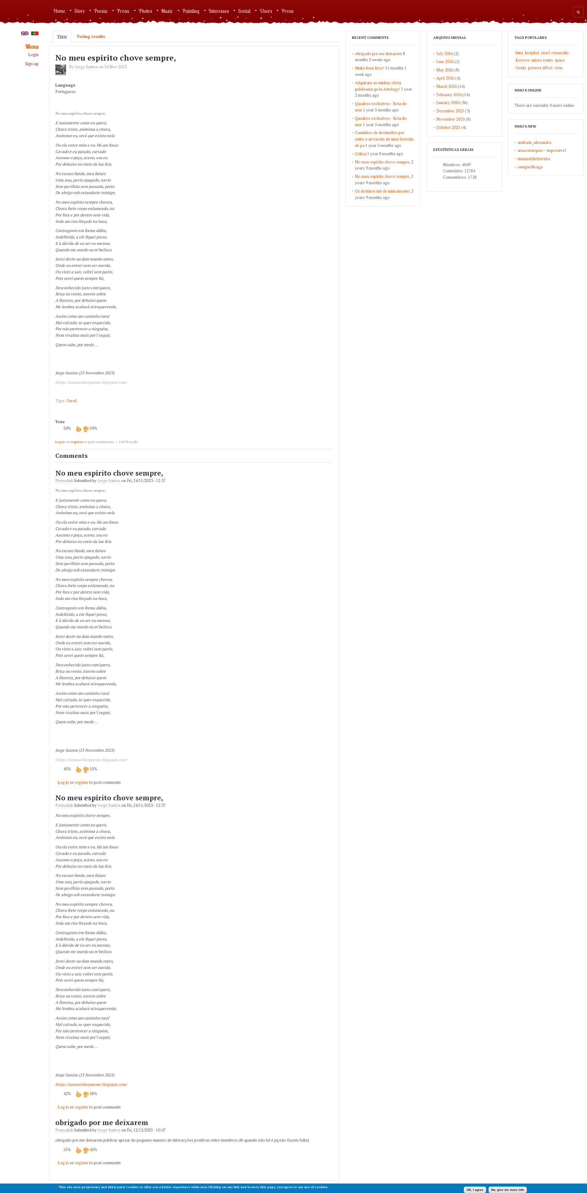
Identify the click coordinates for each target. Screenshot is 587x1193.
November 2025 (450, 119)
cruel (545, 52)
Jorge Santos (86, 66)
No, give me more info (507, 1189)
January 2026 (448, 102)
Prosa (123, 10)
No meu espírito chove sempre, (115, 57)
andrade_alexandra (534, 142)
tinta (519, 52)
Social (244, 10)
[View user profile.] (62, 74)
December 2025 (450, 111)
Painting (190, 10)
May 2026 (444, 70)
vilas (558, 67)
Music (167, 10)
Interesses (219, 10)
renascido (560, 52)
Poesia (101, 10)
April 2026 (445, 78)
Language (65, 85)
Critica (360, 153)
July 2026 (444, 53)
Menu (32, 46)
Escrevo (522, 60)
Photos (145, 10)
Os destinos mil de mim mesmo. (382, 191)
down (86, 428)
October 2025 (448, 127)
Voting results (91, 36)
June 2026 (445, 61)
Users (266, 10)
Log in (60, 441)
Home (59, 10)
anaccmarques (530, 150)
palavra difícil (540, 67)
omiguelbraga (530, 167)
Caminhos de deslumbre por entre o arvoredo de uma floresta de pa (384, 139)
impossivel (556, 150)
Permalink (64, 480)
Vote (60, 421)
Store (79, 10)
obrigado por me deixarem (101, 1122)
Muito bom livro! (369, 68)
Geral (71, 400)
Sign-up (32, 63)
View (64, 36)
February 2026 (449, 94)
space (560, 60)
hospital (532, 52)
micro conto (542, 60)
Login (33, 54)
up (78, 428)
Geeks (520, 67)
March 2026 (446, 86)
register (76, 441)
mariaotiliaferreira (534, 158)
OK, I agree (475, 1189)
